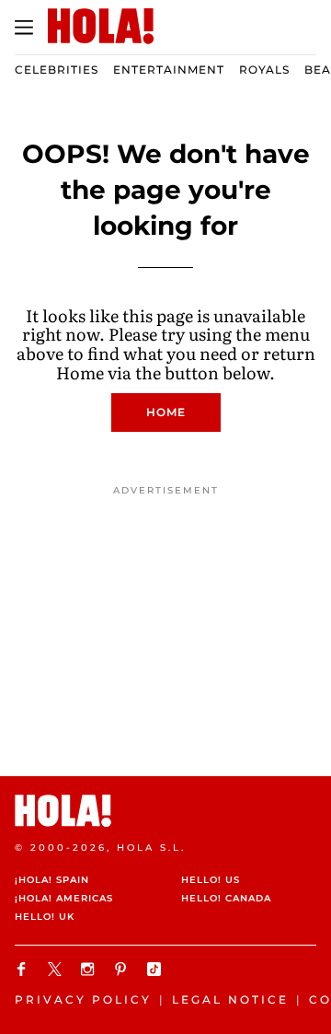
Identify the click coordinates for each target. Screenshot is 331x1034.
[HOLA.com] (165, 811)
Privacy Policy (83, 999)
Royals (264, 69)
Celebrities (56, 69)
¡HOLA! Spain (52, 880)
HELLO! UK (44, 917)
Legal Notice (230, 999)
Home (166, 412)
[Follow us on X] (57, 969)
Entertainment (168, 69)
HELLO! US (210, 880)
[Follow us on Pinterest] (123, 969)
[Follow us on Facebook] (24, 969)
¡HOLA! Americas (64, 898)
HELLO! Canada (226, 898)
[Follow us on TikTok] (156, 969)
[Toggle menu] (24, 27)
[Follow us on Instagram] (90, 969)
